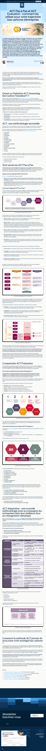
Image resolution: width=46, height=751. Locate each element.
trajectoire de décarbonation (29, 130)
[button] (44, 5)
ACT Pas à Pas (5, 176)
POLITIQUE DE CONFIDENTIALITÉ (39, 734)
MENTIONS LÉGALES (41, 737)
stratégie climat (19, 185)
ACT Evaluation (11, 428)
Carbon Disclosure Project (24, 98)
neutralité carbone (39, 74)
